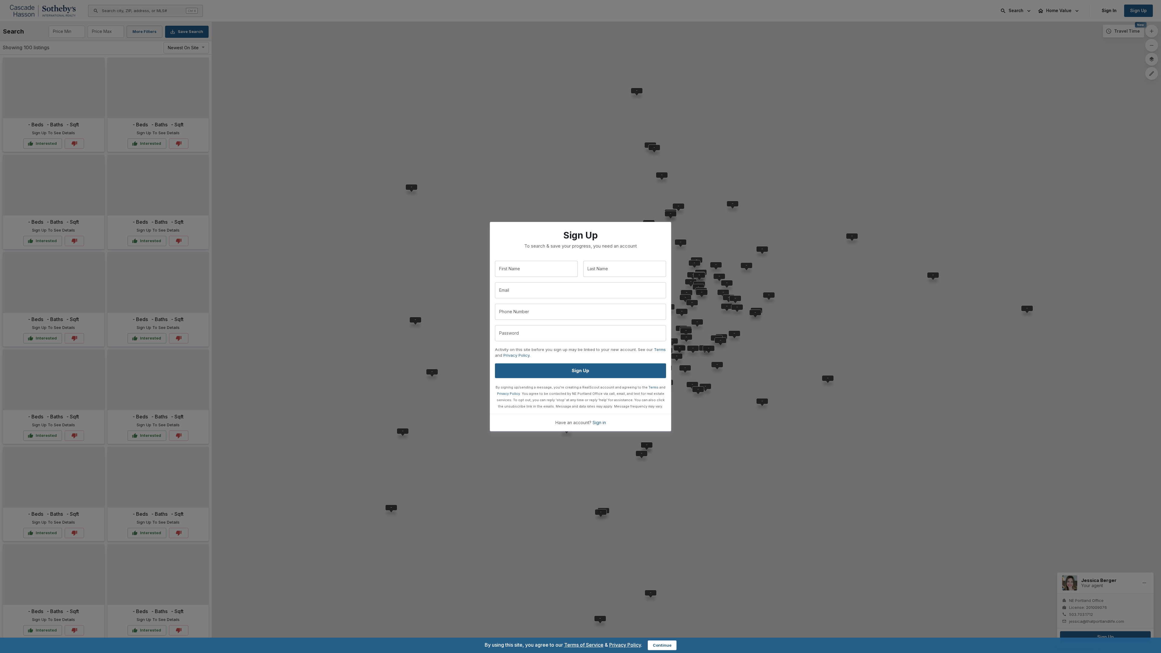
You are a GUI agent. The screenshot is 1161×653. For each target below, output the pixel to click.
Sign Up (580, 370)
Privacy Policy (516, 355)
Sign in (599, 422)
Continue (662, 645)
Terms (660, 349)
